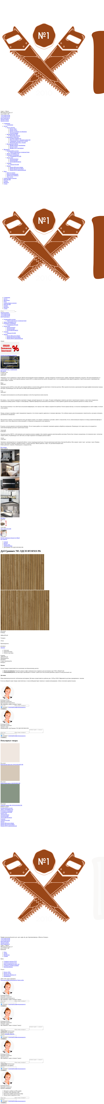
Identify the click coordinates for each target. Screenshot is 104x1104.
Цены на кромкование (12, 174)
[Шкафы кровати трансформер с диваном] (10, 462)
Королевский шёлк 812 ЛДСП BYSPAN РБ (12, 764)
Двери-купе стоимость (12, 175)
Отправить (3, 708)
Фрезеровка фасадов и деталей (18, 142)
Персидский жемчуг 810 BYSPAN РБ (10, 783)
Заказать (3, 647)
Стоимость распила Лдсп (10, 962)
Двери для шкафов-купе (13, 153)
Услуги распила (11, 127)
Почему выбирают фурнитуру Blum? (10, 538)
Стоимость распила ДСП (10, 961)
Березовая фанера (8, 967)
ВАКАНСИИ (7, 179)
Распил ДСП (13, 129)
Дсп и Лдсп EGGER (6, 528)
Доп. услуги (10, 177)
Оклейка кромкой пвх (15, 138)
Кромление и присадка (13, 137)
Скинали (9, 163)
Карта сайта (21, 980)
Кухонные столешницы (13, 155)
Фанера (9, 166)
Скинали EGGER (14, 164)
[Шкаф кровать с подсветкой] (10, 517)
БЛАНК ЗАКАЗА (9, 1034)
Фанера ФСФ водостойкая (17, 168)
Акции (5, 953)
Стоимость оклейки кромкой (11, 965)
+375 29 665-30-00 (5, 115)
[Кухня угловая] (10, 503)
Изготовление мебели (12, 144)
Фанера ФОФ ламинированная (18, 170)
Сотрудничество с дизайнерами (9, 369)
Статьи (5, 183)
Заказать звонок (5, 119)
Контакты (6, 182)
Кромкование (7, 976)
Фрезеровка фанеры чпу (10, 974)
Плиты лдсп (10, 157)
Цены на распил (11, 172)
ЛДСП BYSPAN (14, 159)
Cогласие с (14, 707)
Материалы (7, 149)
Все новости (4, 539)
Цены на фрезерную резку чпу (11, 964)
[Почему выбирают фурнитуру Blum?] (4, 535)
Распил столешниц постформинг (18, 131)
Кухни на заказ (14, 146)
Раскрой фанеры (14, 133)
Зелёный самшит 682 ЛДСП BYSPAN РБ (11, 805)
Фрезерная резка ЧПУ (12, 134)
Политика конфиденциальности (9, 980)
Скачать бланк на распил (10, 178)
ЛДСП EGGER (14, 160)
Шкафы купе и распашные (17, 148)
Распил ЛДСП (13, 130)
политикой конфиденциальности (17, 707)
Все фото (3, 518)
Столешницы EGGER (15, 156)
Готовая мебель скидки (13, 150)
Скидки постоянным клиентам (9, 355)
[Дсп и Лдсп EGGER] (4, 526)
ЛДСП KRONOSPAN (15, 161)
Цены (5, 171)
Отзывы (6, 181)
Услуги (5, 126)
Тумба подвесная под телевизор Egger (19, 152)
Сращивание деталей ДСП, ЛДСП (19, 141)
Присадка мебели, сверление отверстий (20, 140)
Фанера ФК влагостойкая (16, 167)
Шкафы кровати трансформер (17, 145)
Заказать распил (5, 120)
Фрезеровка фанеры (15, 135)
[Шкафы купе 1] (10, 489)
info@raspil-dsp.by (5, 118)
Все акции (3, 371)
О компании (7, 123)
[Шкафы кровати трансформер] (10, 476)
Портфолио (7, 954)
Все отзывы (4, 447)
